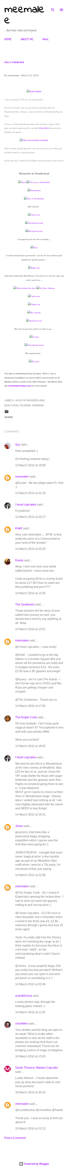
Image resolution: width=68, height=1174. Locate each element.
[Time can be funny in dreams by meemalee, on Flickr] (34, 140)
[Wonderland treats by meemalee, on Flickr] (34, 223)
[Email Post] (6, 412)
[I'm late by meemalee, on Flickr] (34, 337)
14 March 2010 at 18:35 (30, 746)
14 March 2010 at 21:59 (30, 875)
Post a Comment (15, 1137)
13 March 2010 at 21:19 (30, 493)
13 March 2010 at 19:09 (30, 465)
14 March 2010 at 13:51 (30, 629)
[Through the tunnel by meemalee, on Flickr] (34, 345)
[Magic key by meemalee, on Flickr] (34, 268)
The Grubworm (24, 604)
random (38, 405)
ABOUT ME (27, 39)
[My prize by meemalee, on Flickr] (34, 361)
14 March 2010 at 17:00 (30, 705)
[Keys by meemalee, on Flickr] (34, 247)
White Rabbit (44, 128)
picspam (25, 405)
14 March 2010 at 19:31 (30, 814)
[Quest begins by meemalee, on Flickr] (34, 91)
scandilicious (23, 995)
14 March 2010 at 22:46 (30, 984)
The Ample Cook (26, 717)
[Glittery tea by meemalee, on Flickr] (34, 304)
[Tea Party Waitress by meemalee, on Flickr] (46, 288)
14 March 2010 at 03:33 (30, 548)
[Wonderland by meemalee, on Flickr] (34, 190)
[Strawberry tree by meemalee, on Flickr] (34, 321)
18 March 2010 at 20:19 (30, 1092)
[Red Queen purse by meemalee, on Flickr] (34, 231)
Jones (19, 825)
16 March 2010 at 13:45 (30, 1056)
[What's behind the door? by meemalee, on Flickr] (25, 288)
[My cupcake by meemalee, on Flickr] (34, 312)
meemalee (24, 15)
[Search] (53, 6)
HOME (7, 39)
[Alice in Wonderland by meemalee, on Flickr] (34, 199)
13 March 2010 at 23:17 (30, 516)
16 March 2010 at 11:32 (30, 1012)
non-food (11, 405)
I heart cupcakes (25, 504)
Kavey (19, 560)
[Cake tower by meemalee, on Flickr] (34, 215)
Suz (17, 444)
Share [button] (8, 417)
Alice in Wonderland (30, 400)
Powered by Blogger (36, 1163)
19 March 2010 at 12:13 (30, 1128)
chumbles (21, 1023)
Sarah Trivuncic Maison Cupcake (36, 1067)
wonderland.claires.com (19, 386)
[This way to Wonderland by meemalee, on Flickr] (38, 182)
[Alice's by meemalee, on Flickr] (22, 182)
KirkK (18, 528)
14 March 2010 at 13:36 (30, 593)
